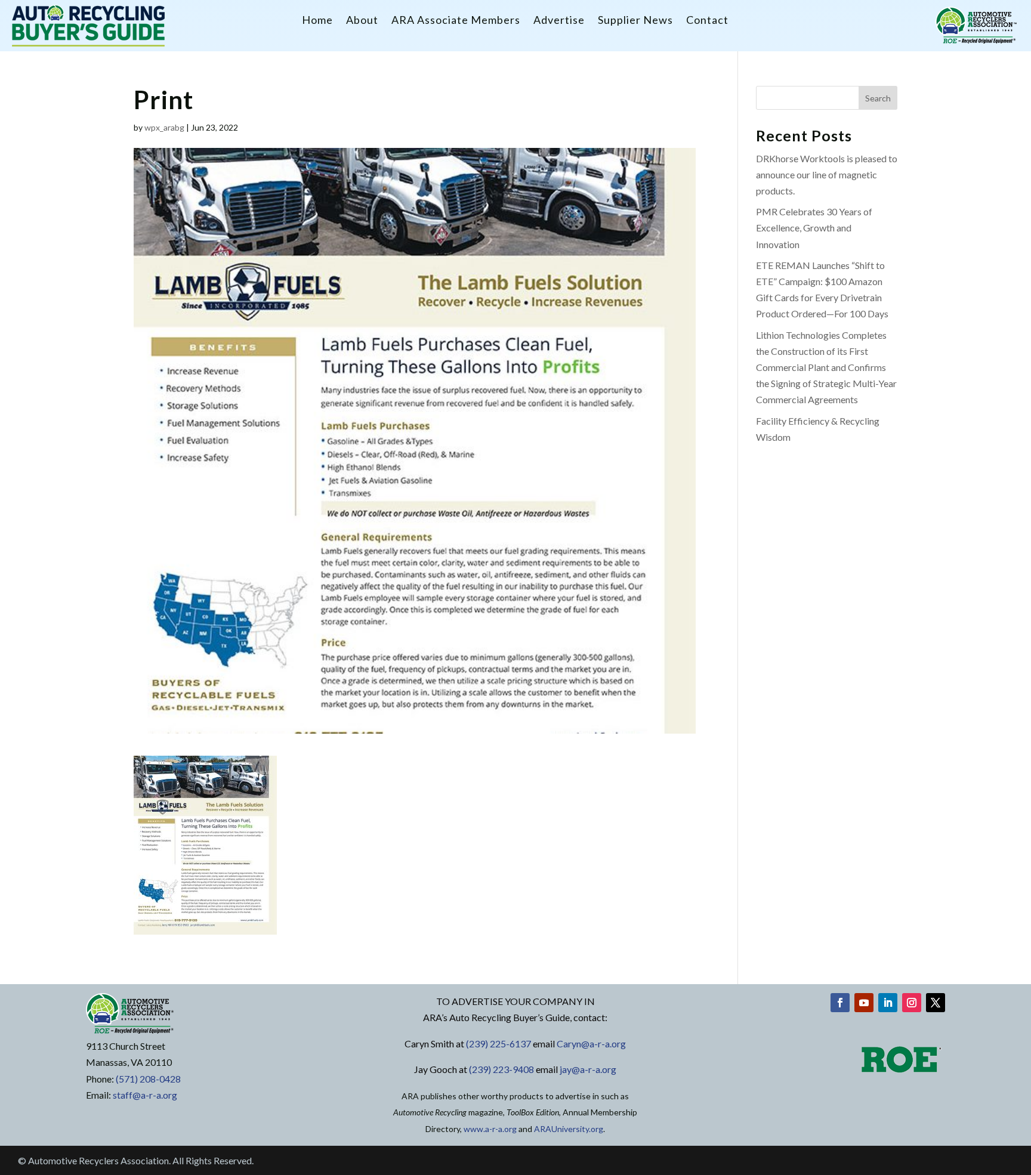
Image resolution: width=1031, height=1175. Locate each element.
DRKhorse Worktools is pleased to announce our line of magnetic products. (826, 174)
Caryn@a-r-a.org (591, 1043)
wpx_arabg (164, 127)
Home (317, 21)
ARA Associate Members (455, 21)
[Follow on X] (935, 1002)
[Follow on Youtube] (863, 1002)
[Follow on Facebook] (840, 1002)
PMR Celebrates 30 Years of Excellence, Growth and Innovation (814, 227)
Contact (707, 21)
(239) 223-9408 (501, 1069)
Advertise (559, 21)
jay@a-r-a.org (588, 1069)
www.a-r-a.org (490, 1129)
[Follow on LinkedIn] (887, 1002)
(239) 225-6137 (498, 1043)
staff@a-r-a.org (145, 1094)
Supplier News (635, 21)
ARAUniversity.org (568, 1129)
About (362, 21)
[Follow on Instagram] (911, 1002)
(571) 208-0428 (148, 1078)
